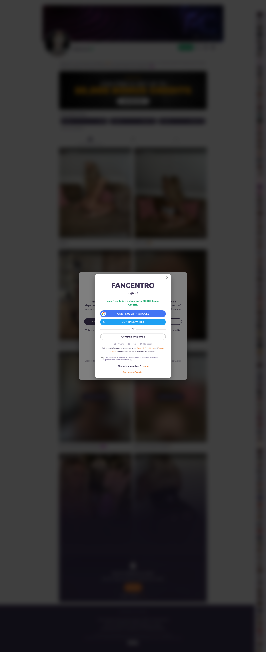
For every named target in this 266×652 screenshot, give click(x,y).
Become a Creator (133, 372)
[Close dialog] (167, 277)
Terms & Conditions (145, 348)
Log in (145, 366)
